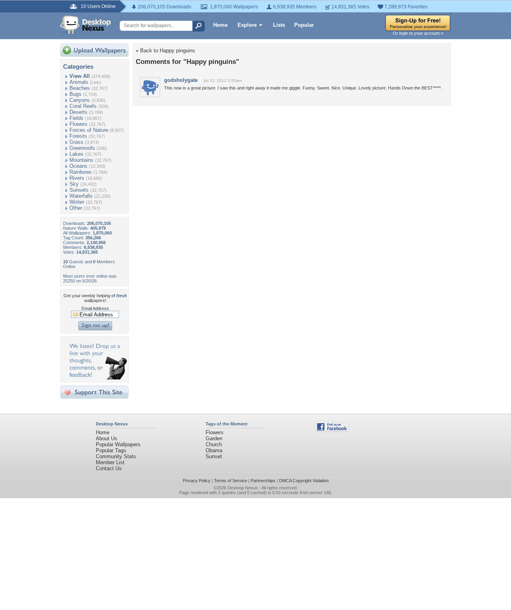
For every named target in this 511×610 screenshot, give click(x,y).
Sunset (214, 456)
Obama (214, 450)
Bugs (75, 94)
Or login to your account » (418, 33)
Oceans (78, 166)
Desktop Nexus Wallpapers (85, 25)
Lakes (76, 154)
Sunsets (79, 190)
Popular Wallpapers (118, 444)
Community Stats (116, 456)
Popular (304, 25)
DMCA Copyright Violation (304, 480)
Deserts (78, 112)
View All (79, 76)
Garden (214, 438)
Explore (247, 25)
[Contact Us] (97, 378)
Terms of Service (230, 480)
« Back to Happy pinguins (165, 51)
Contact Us (109, 468)
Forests (78, 136)
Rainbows (80, 172)
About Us (106, 438)
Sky (74, 184)
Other (75, 208)
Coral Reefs (83, 106)
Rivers (76, 178)
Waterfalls (81, 196)
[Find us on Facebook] (332, 430)
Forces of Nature (88, 130)
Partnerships (263, 480)
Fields (76, 118)
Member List (110, 462)
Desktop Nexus (243, 487)
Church (214, 444)
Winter (76, 202)
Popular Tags (111, 450)
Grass (76, 142)
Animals (78, 82)
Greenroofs (82, 148)
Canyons (79, 100)
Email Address (95, 308)
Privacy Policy (196, 480)
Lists (279, 25)
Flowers (78, 124)
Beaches (79, 88)
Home (220, 25)
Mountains (81, 160)
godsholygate (181, 80)
